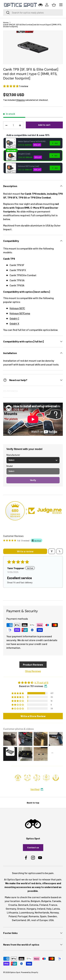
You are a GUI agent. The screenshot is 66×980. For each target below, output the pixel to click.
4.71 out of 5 (41, 682)
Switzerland (19, 920)
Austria (25, 900)
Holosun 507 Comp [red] (28, 166)
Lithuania (12, 912)
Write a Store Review (33, 716)
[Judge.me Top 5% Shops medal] (56, 777)
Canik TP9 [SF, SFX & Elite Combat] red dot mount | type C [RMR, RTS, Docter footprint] (32, 25)
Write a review (25, 551)
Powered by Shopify (29, 972)
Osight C (14, 318)
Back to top (33, 802)
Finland (43, 904)
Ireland (41, 908)
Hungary (31, 908)
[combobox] (33, 12)
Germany (11, 908)
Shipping (20, 100)
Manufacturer (13, 455)
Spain (43, 916)
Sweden (52, 916)
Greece (21, 908)
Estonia (33, 904)
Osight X (14, 323)
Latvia (56, 908)
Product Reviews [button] (33, 664)
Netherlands (42, 912)
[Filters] (51, 551)
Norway (54, 912)
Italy (48, 908)
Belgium (35, 900)
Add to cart (44, 124)
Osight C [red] (24, 154)
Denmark (23, 904)
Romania (34, 916)
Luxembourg (26, 912)
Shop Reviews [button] (33, 671)
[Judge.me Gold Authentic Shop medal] (27, 777)
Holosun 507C (17, 308)
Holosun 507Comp (20, 313)
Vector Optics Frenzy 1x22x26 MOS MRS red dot (33, 141)
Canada (56, 900)
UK (28, 920)
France (53, 904)
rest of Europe (39, 920)
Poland (12, 916)
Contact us (33, 847)
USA (51, 920)
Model (9, 466)
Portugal (23, 916)
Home (5, 22)
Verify (33, 480)
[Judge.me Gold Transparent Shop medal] (37, 777)
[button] (11, 86)
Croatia (12, 904)
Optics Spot (15, 972)
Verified (34, 789)
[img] (33, 682)
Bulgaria (46, 900)
